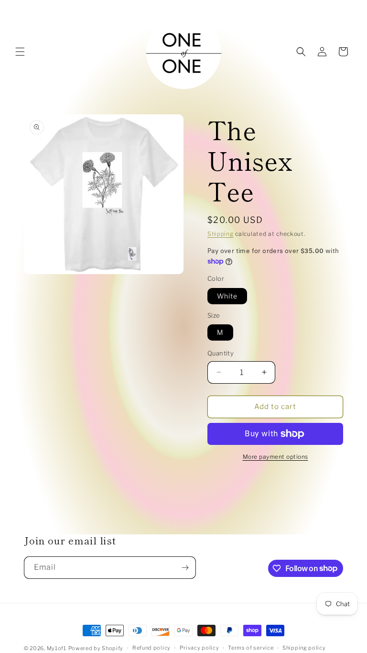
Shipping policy (304, 647)
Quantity (220, 353)
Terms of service (250, 647)
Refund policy (151, 647)
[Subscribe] (184, 567)
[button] (20, 51)
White (227, 296)
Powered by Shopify (96, 648)
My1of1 (56, 648)
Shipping (220, 233)
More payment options (275, 456)
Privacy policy (199, 647)
